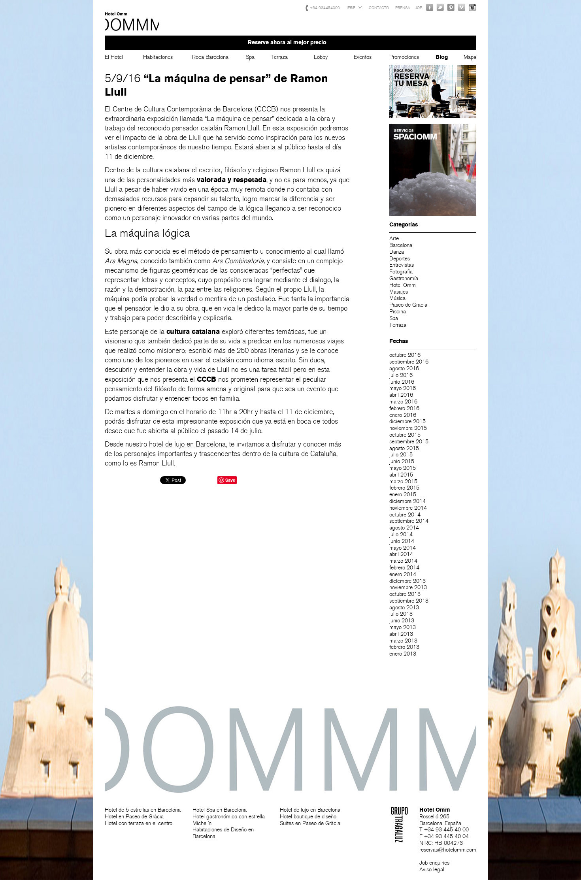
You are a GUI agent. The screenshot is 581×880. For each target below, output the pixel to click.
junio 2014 (401, 541)
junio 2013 (401, 620)
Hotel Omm (132, 22)
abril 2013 (401, 634)
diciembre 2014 (407, 501)
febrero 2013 (404, 647)
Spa (250, 57)
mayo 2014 (402, 548)
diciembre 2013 (407, 581)
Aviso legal (431, 869)
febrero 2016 (404, 408)
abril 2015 (401, 474)
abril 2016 (401, 395)
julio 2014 (401, 534)
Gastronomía (403, 278)
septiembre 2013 (408, 600)
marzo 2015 (403, 481)
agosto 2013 (404, 607)
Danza (396, 252)
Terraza (279, 57)
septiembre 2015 (408, 441)
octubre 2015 (405, 435)
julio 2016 (401, 375)
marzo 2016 (403, 401)
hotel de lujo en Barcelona (187, 444)
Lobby (321, 57)
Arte (394, 238)
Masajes (398, 291)
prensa (402, 8)
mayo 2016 (402, 388)
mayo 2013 (402, 627)
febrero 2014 (404, 567)
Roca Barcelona (210, 57)
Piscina (397, 311)
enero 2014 (402, 574)
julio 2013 (401, 614)
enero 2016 (402, 415)
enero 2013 (402, 653)
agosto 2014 (404, 527)
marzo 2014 (403, 561)
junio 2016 (401, 382)
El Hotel (114, 57)
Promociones (404, 57)
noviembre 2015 (408, 428)
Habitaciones (158, 57)
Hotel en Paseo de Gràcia (134, 816)
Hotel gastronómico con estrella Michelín (228, 820)
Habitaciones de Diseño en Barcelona (223, 833)
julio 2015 (401, 454)
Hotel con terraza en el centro (138, 823)
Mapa (470, 57)
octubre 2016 (405, 355)
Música (397, 298)
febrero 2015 (404, 487)
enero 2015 (402, 494)
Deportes (399, 258)
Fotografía (401, 271)
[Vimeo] (462, 7)
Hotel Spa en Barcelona (219, 810)
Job (419, 8)
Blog (442, 57)
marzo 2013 (403, 640)
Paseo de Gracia (408, 304)
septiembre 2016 (408, 361)
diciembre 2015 (407, 421)
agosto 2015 (404, 448)
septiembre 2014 (408, 521)
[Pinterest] (451, 7)
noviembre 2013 (408, 587)
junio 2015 (401, 461)
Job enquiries (434, 862)
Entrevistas (401, 265)
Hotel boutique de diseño (308, 816)
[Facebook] (430, 7)
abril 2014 (401, 554)
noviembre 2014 (408, 508)
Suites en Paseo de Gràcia (310, 823)
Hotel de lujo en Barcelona (310, 810)
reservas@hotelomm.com (447, 849)
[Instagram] (472, 7)
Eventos (363, 57)
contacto (379, 8)
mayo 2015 (402, 468)
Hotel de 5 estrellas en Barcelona (143, 810)
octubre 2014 (405, 514)
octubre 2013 (405, 594)
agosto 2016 (404, 368)
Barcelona (400, 245)
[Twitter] (440, 7)
